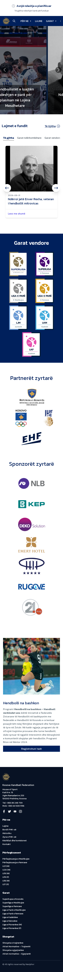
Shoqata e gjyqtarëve (13, 950)
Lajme (5, 826)
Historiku (6, 833)
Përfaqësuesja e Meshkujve (15, 858)
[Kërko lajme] (14, 21)
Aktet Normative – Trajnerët (16, 946)
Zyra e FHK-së (9, 837)
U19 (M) (5, 873)
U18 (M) (5, 880)
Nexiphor (30, 964)
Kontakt (6, 844)
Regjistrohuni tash (31, 749)
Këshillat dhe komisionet (14, 840)
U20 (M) (6, 869)
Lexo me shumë (16, 213)
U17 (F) (5, 884)
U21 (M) (5, 866)
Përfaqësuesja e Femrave (14, 862)
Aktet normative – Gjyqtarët (16, 953)
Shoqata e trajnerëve (12, 942)
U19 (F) (5, 877)
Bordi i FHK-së (9, 829)
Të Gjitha (50, 126)
